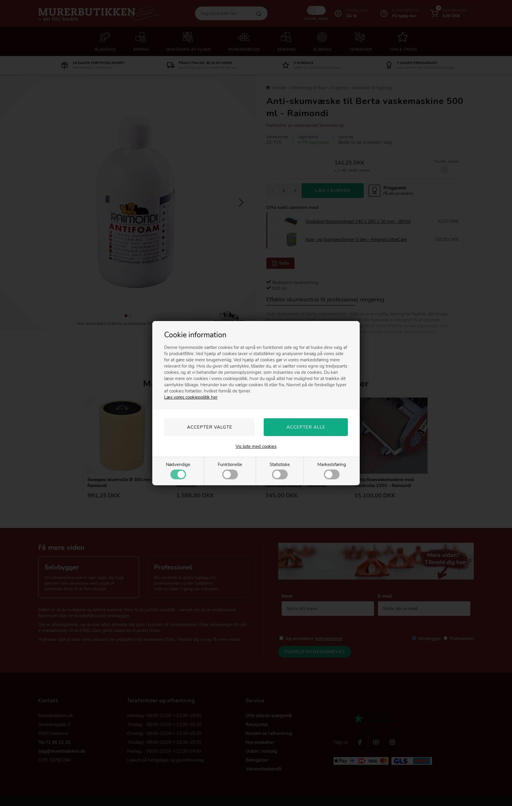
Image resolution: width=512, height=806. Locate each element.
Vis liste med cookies (256, 446)
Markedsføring (331, 464)
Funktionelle (230, 464)
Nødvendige (178, 464)
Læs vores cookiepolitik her (190, 397)
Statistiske (280, 464)
